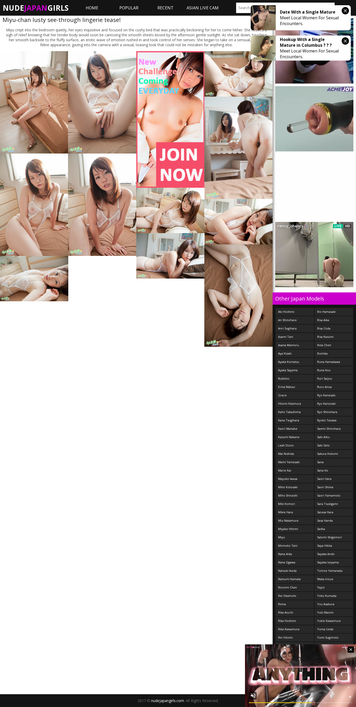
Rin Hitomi (285, 637)
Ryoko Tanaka (326, 420)
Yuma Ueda (325, 629)
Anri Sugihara (287, 328)
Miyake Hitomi (288, 529)
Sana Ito (322, 470)
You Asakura (325, 604)
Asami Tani (285, 337)
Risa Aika (323, 320)
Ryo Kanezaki (326, 403)
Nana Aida (285, 554)
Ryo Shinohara (327, 412)
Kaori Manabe (287, 429)
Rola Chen (324, 345)
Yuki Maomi (325, 612)
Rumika (322, 353)
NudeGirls (36, 8)
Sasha (321, 529)
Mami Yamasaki (289, 462)
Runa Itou (323, 370)
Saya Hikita (324, 545)
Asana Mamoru (288, 345)
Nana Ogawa (286, 562)
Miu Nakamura (288, 520)
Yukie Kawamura (329, 621)
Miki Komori (286, 504)
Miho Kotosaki (288, 487)
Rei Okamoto (287, 596)
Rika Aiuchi (285, 612)
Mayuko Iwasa (287, 479)
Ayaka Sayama (288, 370)
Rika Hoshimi (287, 621)
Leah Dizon (286, 445)
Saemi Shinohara (329, 429)
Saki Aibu (323, 437)
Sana (320, 462)
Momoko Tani (287, 545)
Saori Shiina (325, 487)
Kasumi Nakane (288, 437)
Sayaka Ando (326, 554)
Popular (128, 8)
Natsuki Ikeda (287, 571)
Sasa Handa (325, 520)
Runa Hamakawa (328, 362)
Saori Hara (324, 479)
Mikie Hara (285, 512)
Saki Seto (323, 445)
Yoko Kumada (326, 596)
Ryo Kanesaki (326, 395)
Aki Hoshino (286, 312)
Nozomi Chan (287, 587)
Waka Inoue (325, 579)
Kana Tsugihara (288, 420)
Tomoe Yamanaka (329, 571)
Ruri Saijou (324, 378)
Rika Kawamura (288, 629)
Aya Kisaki (285, 353)
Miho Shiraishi (288, 495)
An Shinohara (287, 320)
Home (92, 8)
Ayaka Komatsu (288, 362)
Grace (282, 395)
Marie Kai (284, 470)
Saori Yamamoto (328, 495)
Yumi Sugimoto (328, 637)
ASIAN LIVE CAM (203, 8)
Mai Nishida (286, 454)
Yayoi (321, 587)
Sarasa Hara (325, 512)
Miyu (281, 537)
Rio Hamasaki (326, 312)
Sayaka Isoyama (328, 562)
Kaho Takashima (289, 412)
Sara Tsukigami (327, 504)
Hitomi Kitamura (289, 403)
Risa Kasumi (325, 337)
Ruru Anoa (324, 387)
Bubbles (283, 378)
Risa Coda (323, 328)
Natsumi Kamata (289, 579)
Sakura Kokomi (327, 454)
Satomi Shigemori (329, 537)
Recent (165, 8)
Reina (282, 604)
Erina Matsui (286, 387)
